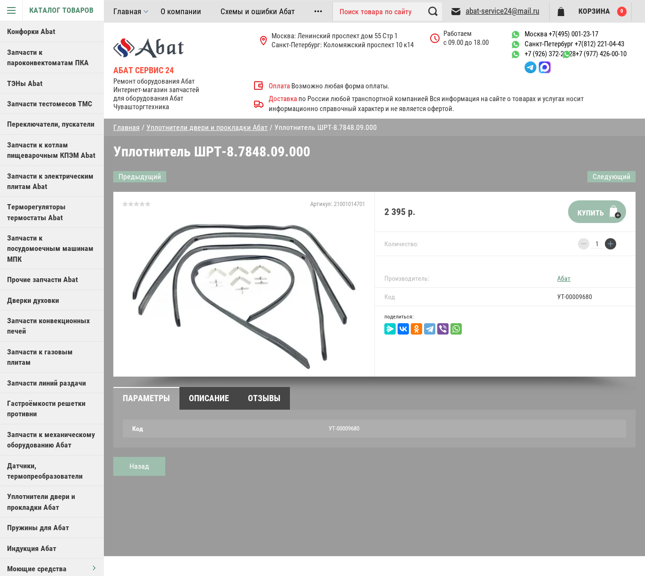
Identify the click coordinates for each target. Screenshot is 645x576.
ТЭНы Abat (24, 83)
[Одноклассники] (416, 329)
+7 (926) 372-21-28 (550, 54)
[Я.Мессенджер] (390, 329)
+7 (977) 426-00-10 (601, 54)
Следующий (611, 176)
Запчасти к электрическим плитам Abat (50, 181)
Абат (563, 278)
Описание (209, 398)
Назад (139, 466)
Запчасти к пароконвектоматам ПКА (48, 57)
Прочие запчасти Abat (42, 279)
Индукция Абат (31, 548)
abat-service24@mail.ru (502, 11)
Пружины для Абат (38, 527)
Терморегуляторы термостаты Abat (36, 212)
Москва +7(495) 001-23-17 (561, 34)
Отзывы (264, 398)
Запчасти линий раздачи (46, 382)
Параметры (146, 398)
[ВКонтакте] (403, 329)
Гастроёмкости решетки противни (46, 408)
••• (318, 11)
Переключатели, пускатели (50, 124)
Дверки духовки (33, 300)
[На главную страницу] (166, 47)
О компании (181, 11)
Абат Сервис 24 (143, 70)
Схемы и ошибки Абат (258, 11)
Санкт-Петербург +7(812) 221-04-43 (574, 44)
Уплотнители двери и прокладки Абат (41, 501)
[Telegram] (429, 329)
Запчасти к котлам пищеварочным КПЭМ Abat (51, 150)
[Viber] (443, 329)
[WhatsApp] (456, 329)
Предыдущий (140, 176)
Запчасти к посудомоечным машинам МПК (50, 248)
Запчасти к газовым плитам (40, 357)
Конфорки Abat (31, 31)
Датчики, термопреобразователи (45, 471)
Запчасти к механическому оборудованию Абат (51, 439)
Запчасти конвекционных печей (48, 325)
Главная (127, 11)
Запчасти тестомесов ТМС (49, 103)
